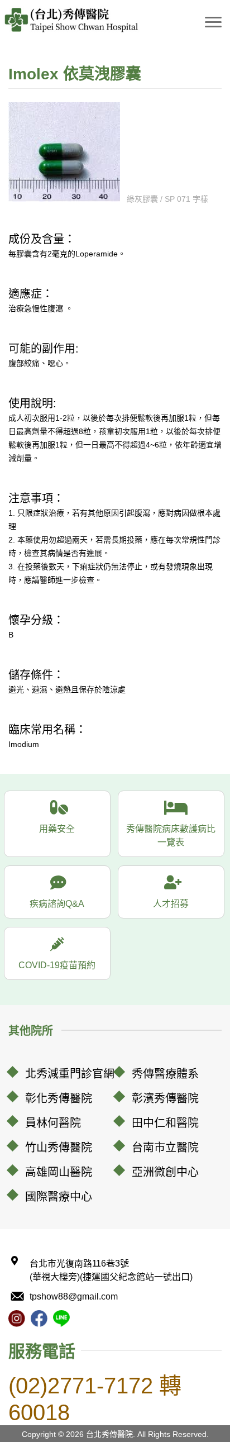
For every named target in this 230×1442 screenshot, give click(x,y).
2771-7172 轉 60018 (94, 1399)
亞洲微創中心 (165, 1172)
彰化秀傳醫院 (58, 1098)
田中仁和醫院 (165, 1123)
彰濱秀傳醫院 (165, 1098)
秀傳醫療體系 (165, 1074)
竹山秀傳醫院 (58, 1147)
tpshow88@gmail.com (74, 1296)
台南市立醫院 (165, 1147)
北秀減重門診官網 (69, 1074)
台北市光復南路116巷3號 (111, 1270)
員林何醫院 (53, 1123)
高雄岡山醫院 (58, 1172)
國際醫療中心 (58, 1197)
